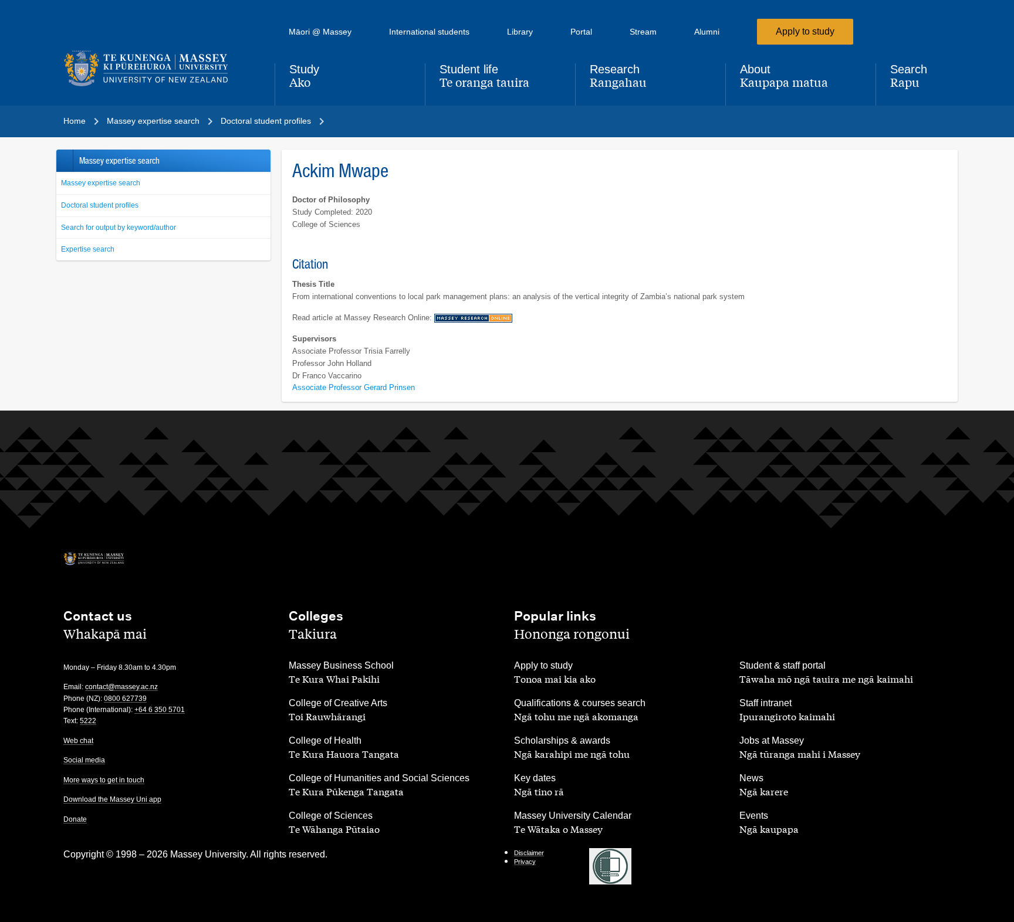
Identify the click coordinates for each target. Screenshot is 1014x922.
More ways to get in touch (103, 780)
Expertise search (87, 249)
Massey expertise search (100, 183)
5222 (88, 721)
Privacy (525, 861)
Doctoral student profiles (99, 205)
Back (64, 161)
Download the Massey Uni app (112, 799)
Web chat (78, 741)
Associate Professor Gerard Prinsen (353, 387)
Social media (84, 760)
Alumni (706, 31)
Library (520, 31)
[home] (159, 68)
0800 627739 (125, 698)
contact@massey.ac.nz (121, 687)
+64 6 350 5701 (159, 710)
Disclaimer (529, 852)
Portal (581, 31)
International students (429, 31)
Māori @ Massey (320, 31)
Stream (643, 31)
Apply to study (805, 31)
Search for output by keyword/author (118, 227)
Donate (75, 819)
